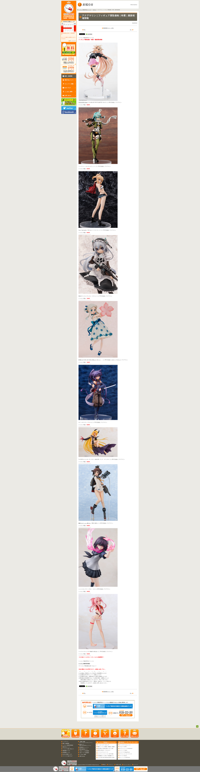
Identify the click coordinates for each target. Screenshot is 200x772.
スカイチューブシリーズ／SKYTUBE (105, 753)
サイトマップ (135, 764)
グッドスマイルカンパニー (125, 744)
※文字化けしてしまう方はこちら (100, 716)
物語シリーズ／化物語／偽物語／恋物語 (106, 746)
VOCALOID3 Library (83, 102)
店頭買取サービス (66, 752)
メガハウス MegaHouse (125, 752)
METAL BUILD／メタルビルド (104, 750)
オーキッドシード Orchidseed (126, 748)
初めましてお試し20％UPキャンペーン (85, 745)
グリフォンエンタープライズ (126, 753)
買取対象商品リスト (83, 749)
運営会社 (104, 764)
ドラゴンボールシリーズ (103, 752)
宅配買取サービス (66, 750)
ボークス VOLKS (123, 755)
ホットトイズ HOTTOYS (125, 757)
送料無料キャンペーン (84, 747)
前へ (85, 29)
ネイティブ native (123, 750)
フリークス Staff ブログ (67, 756)
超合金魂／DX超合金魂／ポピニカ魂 (105, 748)
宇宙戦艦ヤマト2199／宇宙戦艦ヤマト (106, 755)
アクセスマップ (110, 764)
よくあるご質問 (82, 754)
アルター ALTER (123, 746)
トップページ (65, 741)
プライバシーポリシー (127, 764)
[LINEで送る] (89, 34)
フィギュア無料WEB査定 (84, 663)
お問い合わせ (82, 756)
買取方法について (66, 747)
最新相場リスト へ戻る (108, 28)
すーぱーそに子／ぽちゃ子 (103, 744)
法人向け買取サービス (67, 754)
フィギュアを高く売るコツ (68, 748)
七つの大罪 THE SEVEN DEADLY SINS (106, 757)
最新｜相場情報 (66, 743)
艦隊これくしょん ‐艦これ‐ (85, 523)
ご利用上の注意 (118, 764)
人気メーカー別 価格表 (84, 752)
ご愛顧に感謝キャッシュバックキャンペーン (85, 742)
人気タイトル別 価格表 (84, 750)
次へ (131, 29)
